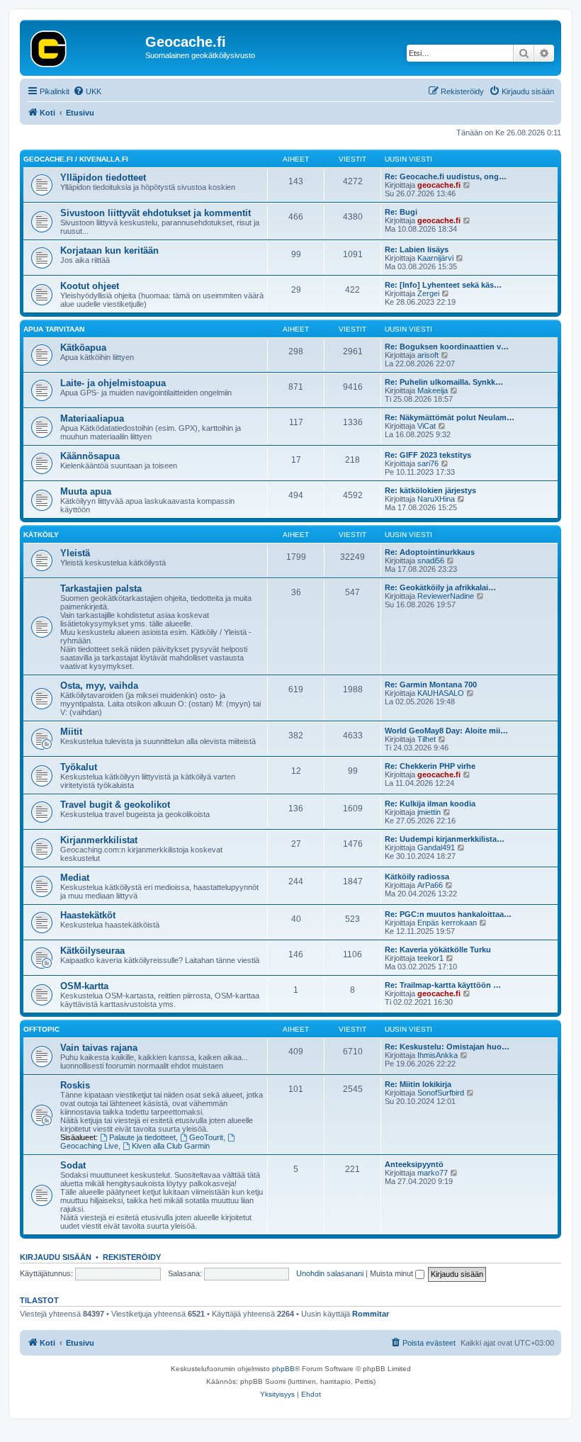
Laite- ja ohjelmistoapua (113, 383)
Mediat (74, 877)
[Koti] (84, 46)
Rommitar (370, 1313)
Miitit (71, 731)
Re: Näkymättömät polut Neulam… (449, 417)
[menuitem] (87, 91)
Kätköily (41, 535)
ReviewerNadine (445, 596)
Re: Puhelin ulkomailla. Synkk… (444, 382)
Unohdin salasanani (329, 1273)
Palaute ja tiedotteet (142, 1137)
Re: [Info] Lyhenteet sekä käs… (443, 285)
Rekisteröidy (132, 1257)
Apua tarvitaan (53, 329)
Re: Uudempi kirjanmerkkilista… (444, 839)
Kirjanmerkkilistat (98, 840)
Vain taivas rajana (98, 1047)
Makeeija (432, 390)
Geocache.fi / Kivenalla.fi (75, 159)
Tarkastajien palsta (101, 588)
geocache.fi (439, 185)
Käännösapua (90, 456)
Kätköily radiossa (417, 876)
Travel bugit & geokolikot (115, 804)
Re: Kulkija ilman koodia (430, 803)
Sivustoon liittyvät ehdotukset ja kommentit (155, 213)
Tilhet (426, 739)
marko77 (432, 1172)
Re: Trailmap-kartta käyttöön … (443, 985)
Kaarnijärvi (435, 258)
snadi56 (430, 560)
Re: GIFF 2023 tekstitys (428, 455)
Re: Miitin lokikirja (418, 1084)
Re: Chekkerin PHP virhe (430, 766)
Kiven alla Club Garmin (171, 1146)
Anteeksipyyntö (414, 1164)
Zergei (428, 293)
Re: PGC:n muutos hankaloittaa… (448, 914)
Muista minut (392, 1273)
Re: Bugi (401, 212)
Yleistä (75, 553)
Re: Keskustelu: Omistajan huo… (447, 1046)
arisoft (428, 355)
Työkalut (78, 767)
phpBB (283, 1369)
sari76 (428, 463)
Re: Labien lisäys (417, 249)
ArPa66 (430, 885)
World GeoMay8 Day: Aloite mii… (446, 730)
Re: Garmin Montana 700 (431, 684)
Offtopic (41, 1029)
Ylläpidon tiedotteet (103, 177)
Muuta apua (85, 491)
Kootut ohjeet (89, 286)
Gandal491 (436, 847)
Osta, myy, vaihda (99, 685)
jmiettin (429, 812)
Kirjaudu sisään (55, 1257)
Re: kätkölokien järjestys (430, 490)
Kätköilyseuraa (92, 950)
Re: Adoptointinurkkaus (430, 552)
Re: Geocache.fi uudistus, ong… (446, 176)
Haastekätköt (87, 915)
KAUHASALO (440, 693)
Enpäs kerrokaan (447, 922)
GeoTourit (206, 1137)
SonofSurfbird (440, 1092)
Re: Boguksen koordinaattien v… (447, 346)
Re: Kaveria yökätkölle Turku (438, 949)
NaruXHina (436, 499)
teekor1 (430, 958)
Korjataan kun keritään (109, 250)
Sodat (73, 1165)
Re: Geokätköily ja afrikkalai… (440, 587)
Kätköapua (83, 347)
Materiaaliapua (92, 418)
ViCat (426, 426)
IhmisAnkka (437, 1055)
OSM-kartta (84, 986)
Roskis (75, 1085)
